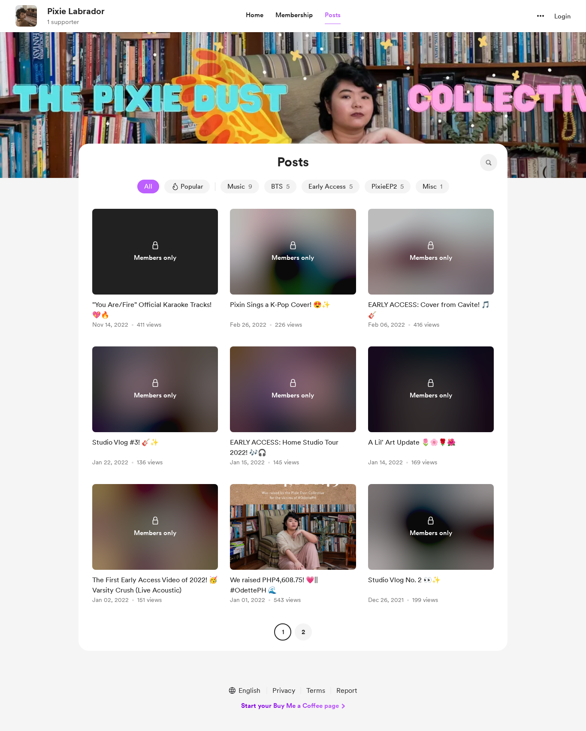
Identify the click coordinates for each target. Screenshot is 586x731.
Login (562, 16)
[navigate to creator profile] (26, 16)
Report (346, 690)
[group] (155, 269)
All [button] (148, 186)
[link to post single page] (155, 269)
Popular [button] (192, 186)
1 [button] (283, 632)
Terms (315, 690)
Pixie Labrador (76, 11)
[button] (254, 15)
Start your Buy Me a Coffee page (290, 706)
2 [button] (303, 632)
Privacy (283, 690)
